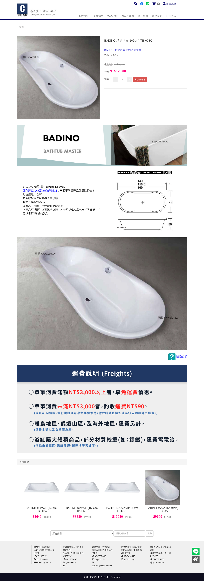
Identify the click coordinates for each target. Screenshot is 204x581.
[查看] (41, 487)
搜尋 (150, 533)
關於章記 (84, 16)
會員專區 (171, 4)
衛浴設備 (112, 16)
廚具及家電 (127, 16)
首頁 (21, 27)
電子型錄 (143, 16)
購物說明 (157, 16)
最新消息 (98, 16)
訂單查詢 (171, 16)
